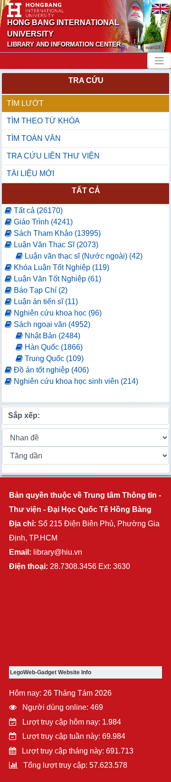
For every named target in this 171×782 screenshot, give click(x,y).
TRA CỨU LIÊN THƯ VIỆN (53, 156)
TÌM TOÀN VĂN (34, 138)
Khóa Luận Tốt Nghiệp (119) (60, 267)
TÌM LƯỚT (25, 103)
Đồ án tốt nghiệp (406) (50, 370)
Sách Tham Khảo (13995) (56, 233)
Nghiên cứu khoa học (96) (57, 313)
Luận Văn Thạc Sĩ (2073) (55, 245)
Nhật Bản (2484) (51, 336)
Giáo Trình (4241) (42, 222)
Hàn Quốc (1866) (53, 347)
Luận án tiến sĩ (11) (45, 302)
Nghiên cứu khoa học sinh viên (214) (75, 381)
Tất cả (86, 190)
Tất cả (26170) (37, 210)
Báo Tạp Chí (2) (39, 290)
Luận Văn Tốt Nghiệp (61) (56, 279)
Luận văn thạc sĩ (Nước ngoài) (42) (82, 256)
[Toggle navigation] (159, 61)
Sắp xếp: (24, 415)
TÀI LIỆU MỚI (30, 173)
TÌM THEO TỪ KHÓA (43, 121)
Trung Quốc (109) (53, 358)
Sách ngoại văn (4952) (51, 324)
